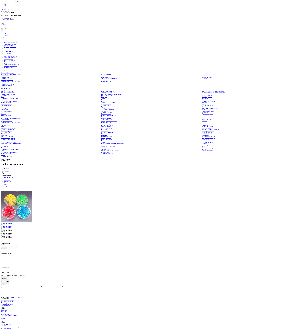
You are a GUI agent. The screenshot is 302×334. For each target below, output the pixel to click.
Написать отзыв (5, 277)
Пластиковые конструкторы (108, 91)
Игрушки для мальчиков (208, 99)
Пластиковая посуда (6, 107)
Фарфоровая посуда (6, 102)
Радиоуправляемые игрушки (11, 64)
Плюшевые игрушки (207, 105)
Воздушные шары (207, 77)
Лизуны (3, 157)
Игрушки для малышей (10, 47)
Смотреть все (4, 109)
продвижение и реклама (15, 297)
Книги (103, 101)
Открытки (204, 78)
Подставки (3, 108)
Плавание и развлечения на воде (9, 98)
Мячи (2, 97)
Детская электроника (6, 111)
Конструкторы (8, 68)
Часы (2, 112)
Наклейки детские (207, 97)
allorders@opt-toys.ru (6, 18)
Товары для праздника (10, 44)
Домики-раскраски (207, 95)
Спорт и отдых (5, 95)
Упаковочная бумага (106, 77)
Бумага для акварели (106, 95)
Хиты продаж (205, 98)
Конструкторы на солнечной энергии (111, 94)
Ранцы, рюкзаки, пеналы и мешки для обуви (113, 99)
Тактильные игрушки (107, 82)
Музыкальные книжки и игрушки (110, 107)
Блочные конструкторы (7, 91)
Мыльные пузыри (106, 114)
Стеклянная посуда (6, 105)
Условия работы (5, 314)
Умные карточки (105, 105)
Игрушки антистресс (6, 156)
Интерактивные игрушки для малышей (11, 81)
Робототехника (206, 102)
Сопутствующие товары (208, 101)
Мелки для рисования (107, 116)
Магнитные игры (5, 88)
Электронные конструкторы (108, 92)
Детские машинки (106, 74)
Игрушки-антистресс (6, 82)
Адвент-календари (106, 104)
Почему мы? (4, 310)
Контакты (3, 311)
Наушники (3, 114)
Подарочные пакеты (6, 78)
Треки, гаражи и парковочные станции (11, 74)
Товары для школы (6, 116)
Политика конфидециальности (9, 315)
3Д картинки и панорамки (108, 102)
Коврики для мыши (6, 115)
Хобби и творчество (106, 112)
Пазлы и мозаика (8, 61)
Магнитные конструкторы (8, 92)
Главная (6, 4)
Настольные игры (8, 67)
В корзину (3, 248)
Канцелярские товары (208, 111)
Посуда (2, 99)
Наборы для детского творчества (110, 115)
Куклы (5, 63)
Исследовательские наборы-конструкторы (213, 92)
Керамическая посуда (6, 104)
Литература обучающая (107, 109)
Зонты (103, 98)
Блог (5, 5)
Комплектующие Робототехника (210, 108)
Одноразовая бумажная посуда (9, 101)
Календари (104, 97)
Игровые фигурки (106, 81)
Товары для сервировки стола (109, 78)
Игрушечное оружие (6, 85)
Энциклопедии (105, 108)
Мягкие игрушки (8, 45)
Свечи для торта (5, 77)
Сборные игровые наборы (8, 94)
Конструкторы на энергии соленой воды (213, 91)
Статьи (6, 7)
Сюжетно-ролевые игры (10, 66)
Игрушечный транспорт (10, 42)
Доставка (3, 312)
